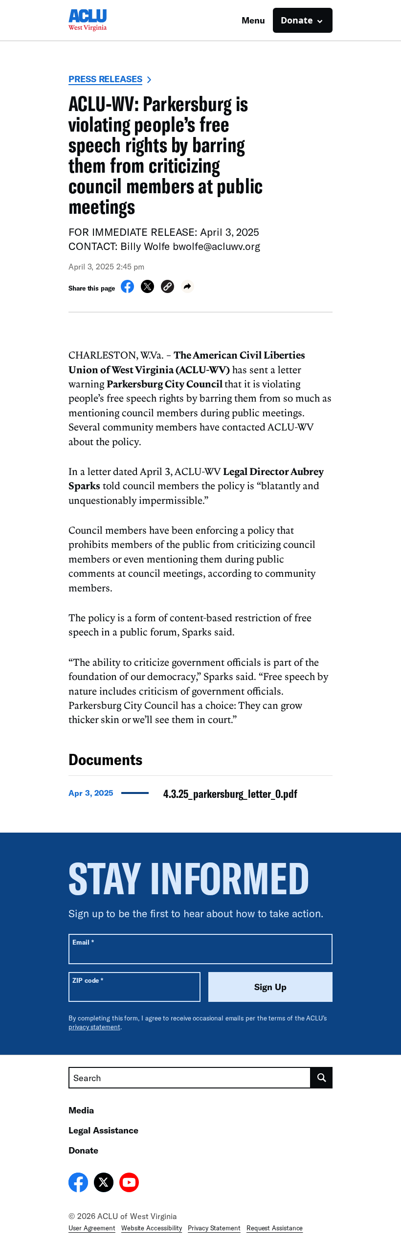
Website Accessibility (151, 1228)
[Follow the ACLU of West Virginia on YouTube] (129, 1184)
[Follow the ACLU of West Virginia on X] (103, 1184)
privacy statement (94, 1027)
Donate (83, 1150)
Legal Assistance (103, 1130)
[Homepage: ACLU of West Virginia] (102, 20)
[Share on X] (147, 290)
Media (81, 1110)
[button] (167, 288)
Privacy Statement (214, 1228)
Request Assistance (274, 1228)
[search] (322, 1077)
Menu (253, 20)
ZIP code (87, 980)
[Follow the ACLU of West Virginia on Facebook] (78, 1184)
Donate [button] (297, 20)
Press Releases (105, 78)
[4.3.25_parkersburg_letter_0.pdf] (200, 796)
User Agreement (91, 1228)
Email (82, 942)
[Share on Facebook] (127, 290)
